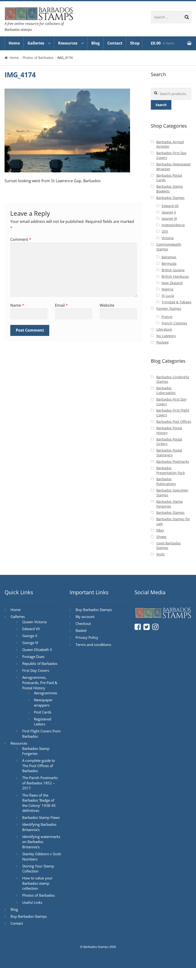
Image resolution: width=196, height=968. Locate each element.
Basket (81, 630)
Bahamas (169, 257)
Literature (164, 329)
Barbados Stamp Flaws (41, 817)
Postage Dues (33, 656)
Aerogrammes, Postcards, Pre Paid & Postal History (39, 682)
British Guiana (173, 270)
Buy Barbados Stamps (29, 916)
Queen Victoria (34, 621)
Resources (67, 43)
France (167, 316)
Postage (162, 342)
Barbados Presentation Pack (170, 470)
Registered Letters (42, 722)
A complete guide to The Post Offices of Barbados (38, 765)
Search (161, 104)
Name (17, 305)
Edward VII (170, 206)
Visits (160, 554)
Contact (114, 43)
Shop (135, 43)
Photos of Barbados (38, 57)
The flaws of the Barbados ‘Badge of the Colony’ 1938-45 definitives (39, 803)
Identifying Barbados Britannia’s (39, 827)
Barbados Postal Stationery (169, 452)
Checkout (83, 623)
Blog (95, 43)
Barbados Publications (166, 481)
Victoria (168, 238)
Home (14, 43)
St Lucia (168, 295)
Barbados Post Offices (173, 421)
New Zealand (172, 283)
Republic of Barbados (39, 663)
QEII (165, 231)
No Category (166, 336)
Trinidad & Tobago (176, 302)
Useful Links (32, 902)
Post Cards (42, 712)
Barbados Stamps (170, 197)
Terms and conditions (93, 644)
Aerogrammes (45, 693)
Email (61, 305)
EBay (160, 530)
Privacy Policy (87, 637)
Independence (173, 225)
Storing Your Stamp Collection (38, 869)
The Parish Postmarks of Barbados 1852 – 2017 (40, 782)
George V (169, 212)
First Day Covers (35, 670)
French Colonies (174, 323)
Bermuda (169, 263)
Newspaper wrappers (43, 702)
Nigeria (167, 289)
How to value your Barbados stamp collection (37, 883)
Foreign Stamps (168, 308)
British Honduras (175, 276)
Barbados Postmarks (172, 461)
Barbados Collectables (166, 390)
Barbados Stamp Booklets (169, 188)
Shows (161, 536)
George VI (169, 218)
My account (85, 616)
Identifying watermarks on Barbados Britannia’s (41, 841)
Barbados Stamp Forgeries (169, 504)
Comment (20, 239)
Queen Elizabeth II (37, 649)
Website (107, 305)
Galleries (35, 43)
